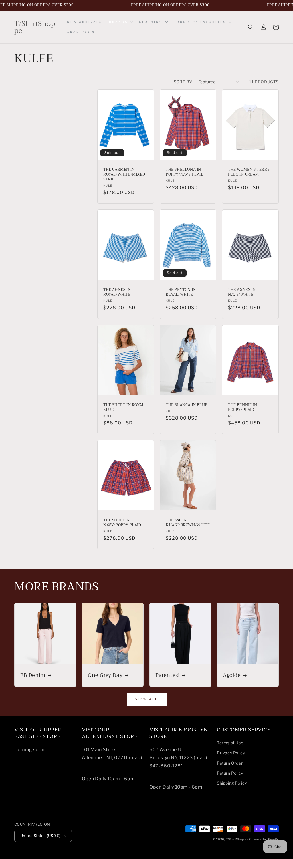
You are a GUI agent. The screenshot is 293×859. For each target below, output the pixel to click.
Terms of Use (230, 742)
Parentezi (167, 675)
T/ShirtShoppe (237, 839)
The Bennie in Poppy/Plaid (242, 407)
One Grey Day (105, 675)
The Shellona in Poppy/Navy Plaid (185, 172)
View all (146, 699)
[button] (121, 22)
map (135, 757)
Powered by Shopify (264, 839)
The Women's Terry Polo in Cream (249, 172)
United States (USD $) (40, 835)
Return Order (230, 763)
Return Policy (230, 773)
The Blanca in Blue (186, 405)
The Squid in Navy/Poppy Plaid (122, 523)
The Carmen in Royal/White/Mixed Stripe (124, 174)
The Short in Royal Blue (123, 407)
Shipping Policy (232, 783)
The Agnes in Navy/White (242, 292)
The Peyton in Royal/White (181, 292)
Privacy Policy (231, 752)
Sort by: (183, 81)
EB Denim (32, 675)
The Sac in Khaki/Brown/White (188, 523)
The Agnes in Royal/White (117, 292)
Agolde (232, 675)
